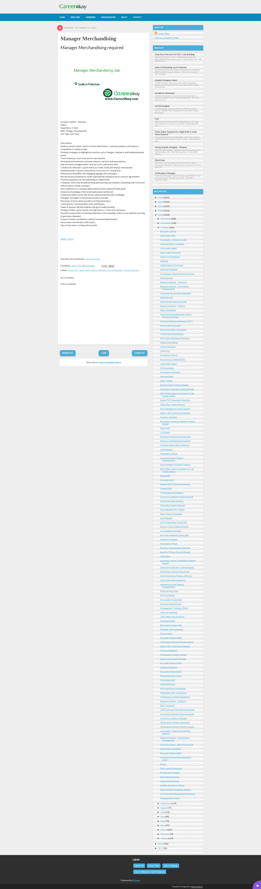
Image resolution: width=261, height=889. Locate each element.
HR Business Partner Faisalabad (175, 697)
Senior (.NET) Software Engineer (175, 412)
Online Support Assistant (171, 265)
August (164, 807)
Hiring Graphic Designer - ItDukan (171, 147)
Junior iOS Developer (170, 256)
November (166, 223)
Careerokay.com (92, 259)
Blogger (136, 880)
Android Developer (169, 269)
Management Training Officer (174, 608)
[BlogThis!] (105, 266)
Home (103, 353)
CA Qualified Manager (170, 530)
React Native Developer (171, 514)
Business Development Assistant (175, 440)
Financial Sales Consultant (172, 244)
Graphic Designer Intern (166, 80)
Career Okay (84, 270)
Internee (164, 261)
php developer (166, 376)
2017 (160, 848)
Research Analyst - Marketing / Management (174, 287)
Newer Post (67, 353)
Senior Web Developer (170, 748)
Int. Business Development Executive (177, 273)
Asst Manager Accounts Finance (175, 408)
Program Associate (169, 591)
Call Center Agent (168, 248)
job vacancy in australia (171, 599)
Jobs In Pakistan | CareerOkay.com (123, 270)
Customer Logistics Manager (173, 718)
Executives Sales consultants (173, 329)
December (165, 218)
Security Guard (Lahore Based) (174, 385)
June (163, 816)
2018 (160, 843)
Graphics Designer (168, 417)
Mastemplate (197, 886)
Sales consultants (168, 310)
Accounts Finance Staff (171, 637)
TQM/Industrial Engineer (172, 334)
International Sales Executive (173, 301)
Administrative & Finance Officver (176, 575)
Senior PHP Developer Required (175, 400)
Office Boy (165, 556)
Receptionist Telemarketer (172, 359)
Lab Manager (166, 449)
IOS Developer (167, 368)
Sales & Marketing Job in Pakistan (171, 67)
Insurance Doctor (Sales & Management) (172, 585)
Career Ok (72, 270)
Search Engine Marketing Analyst (175, 789)
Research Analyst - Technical (173, 282)
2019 (160, 215)
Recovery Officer (168, 231)
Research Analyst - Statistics (173, 701)
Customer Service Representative (175, 293)
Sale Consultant (167, 705)
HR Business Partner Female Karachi (177, 726)
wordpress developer (165, 93)
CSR (157, 119)
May (163, 821)
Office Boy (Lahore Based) (172, 404)
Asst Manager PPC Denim (172, 509)
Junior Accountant (168, 612)
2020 (160, 210)
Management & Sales (170, 798)
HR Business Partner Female (173, 654)
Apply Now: (67, 238)
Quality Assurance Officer (172, 785)
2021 (160, 206)
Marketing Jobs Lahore (171, 675)
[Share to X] (107, 266)
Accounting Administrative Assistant (177, 714)
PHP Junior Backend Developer (175, 338)
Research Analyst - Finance (172, 306)
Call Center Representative (172, 580)
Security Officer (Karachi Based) (175, 552)
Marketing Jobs (167, 684)
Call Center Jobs (167, 235)
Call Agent (165, 432)
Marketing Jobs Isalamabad (173, 692)
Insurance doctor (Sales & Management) (172, 459)
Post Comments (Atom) (110, 362)
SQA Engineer (166, 278)
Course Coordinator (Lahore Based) (176, 497)
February (165, 834)
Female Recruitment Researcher (175, 571)
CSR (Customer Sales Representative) (177, 709)
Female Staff (166, 488)
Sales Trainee (166, 380)
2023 (160, 197)
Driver (163, 764)
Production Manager (170, 772)
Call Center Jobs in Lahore (172, 616)
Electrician (160, 160)
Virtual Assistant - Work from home (176, 744)
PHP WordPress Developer (173, 688)
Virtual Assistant (168, 346)
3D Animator (166, 633)
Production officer (168, 355)
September (166, 803)
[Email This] (102, 266)
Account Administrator (171, 603)
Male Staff (165, 428)
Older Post (139, 353)
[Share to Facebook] (110, 266)
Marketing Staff (167, 620)
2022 (160, 201)
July (162, 812)
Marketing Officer (169, 453)
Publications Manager (165, 173)
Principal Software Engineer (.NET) (176, 321)
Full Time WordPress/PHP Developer (177, 793)
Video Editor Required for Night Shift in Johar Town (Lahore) (176, 133)
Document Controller (170, 372)
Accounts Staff (167, 480)
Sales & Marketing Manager (173, 659)
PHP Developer (167, 595)
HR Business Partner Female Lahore (176, 642)
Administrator (166, 297)
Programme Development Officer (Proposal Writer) (176, 315)
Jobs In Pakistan (98, 270)
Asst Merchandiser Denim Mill (174, 535)
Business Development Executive (175, 436)
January (164, 838)
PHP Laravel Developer (171, 768)
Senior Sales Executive (170, 252)
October (165, 227)
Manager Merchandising (88, 38)
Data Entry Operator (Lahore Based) (177, 389)
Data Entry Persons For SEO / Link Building (175, 54)
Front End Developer (169, 781)
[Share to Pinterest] (113, 266)
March (164, 829)
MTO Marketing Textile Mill (173, 522)
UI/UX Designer (162, 106)
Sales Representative (169, 777)
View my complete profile (167, 37)
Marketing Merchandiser (172, 501)
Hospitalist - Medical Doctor (173, 239)
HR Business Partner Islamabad (174, 722)
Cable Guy (165, 351)
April (163, 825)
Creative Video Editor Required (174, 445)
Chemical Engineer (168, 650)
